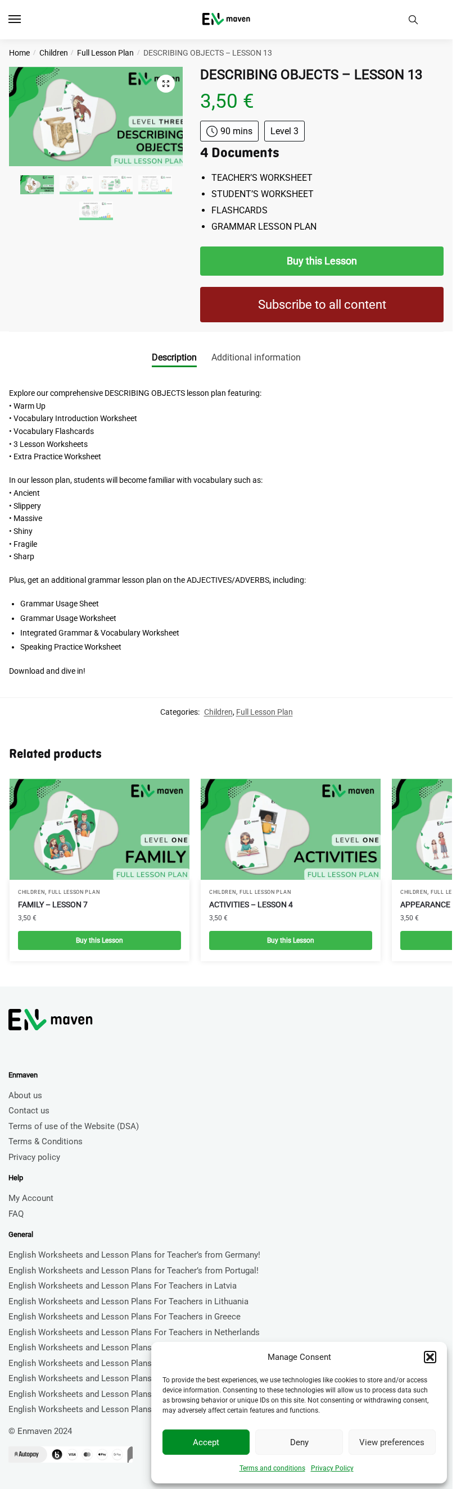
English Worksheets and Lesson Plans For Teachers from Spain (127, 1363)
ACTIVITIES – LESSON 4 (251, 904)
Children (53, 52)
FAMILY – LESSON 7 (53, 904)
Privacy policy (34, 1157)
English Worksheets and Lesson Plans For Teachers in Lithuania (128, 1301)
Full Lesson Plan (105, 52)
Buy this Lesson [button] (99, 940)
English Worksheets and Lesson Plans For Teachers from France (129, 1378)
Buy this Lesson (322, 261)
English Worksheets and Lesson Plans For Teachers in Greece (124, 1317)
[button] (430, 1357)
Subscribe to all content (322, 305)
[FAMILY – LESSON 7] (99, 829)
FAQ (16, 1214)
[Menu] (25, 19)
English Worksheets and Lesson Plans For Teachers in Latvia (122, 1286)
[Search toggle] (413, 19)
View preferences (391, 1442)
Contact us (28, 1111)
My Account (30, 1198)
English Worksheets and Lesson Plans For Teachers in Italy (119, 1409)
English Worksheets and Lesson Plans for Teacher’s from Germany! (134, 1255)
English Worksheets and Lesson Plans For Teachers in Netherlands (134, 1332)
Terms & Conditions (45, 1141)
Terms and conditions (272, 1468)
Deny (299, 1442)
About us (25, 1095)
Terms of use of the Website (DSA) (73, 1126)
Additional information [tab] (256, 357)
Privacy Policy (332, 1468)
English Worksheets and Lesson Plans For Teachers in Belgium (126, 1347)
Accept (206, 1442)
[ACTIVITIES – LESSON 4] (291, 829)
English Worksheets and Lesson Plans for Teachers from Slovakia (132, 1394)
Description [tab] (174, 357)
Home (19, 52)
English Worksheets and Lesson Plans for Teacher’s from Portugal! (133, 1271)
